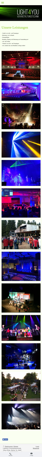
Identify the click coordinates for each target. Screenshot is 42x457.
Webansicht (36, 448)
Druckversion (9, 446)
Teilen (6, 439)
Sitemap (16, 446)
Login (37, 446)
